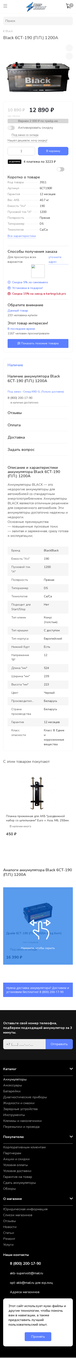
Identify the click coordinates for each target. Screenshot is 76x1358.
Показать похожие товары (40, 343)
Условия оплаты (15, 1165)
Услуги (8, 1244)
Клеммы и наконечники (22, 1121)
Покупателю (13, 1137)
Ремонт (9, 1238)
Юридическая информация (25, 1209)
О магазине (12, 1199)
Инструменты (14, 1115)
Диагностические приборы (25, 1097)
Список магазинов (17, 1215)
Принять (38, 1336)
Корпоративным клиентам (24, 1147)
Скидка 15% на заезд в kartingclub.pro (39, 294)
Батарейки (11, 1091)
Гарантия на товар (17, 1177)
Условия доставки (17, 1171)
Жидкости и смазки (18, 1103)
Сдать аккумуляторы (19, 1182)
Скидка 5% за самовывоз (30, 282)
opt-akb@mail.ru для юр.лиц (31, 1282)
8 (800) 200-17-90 (51, 992)
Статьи (8, 1233)
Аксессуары (12, 1085)
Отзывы (9, 1221)
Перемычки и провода (21, 1126)
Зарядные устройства (20, 1109)
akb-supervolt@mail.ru (26, 1273)
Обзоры (9, 1188)
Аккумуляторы (15, 1079)
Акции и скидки (16, 1159)
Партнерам (12, 1153)
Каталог (9, 1069)
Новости (9, 1227)
